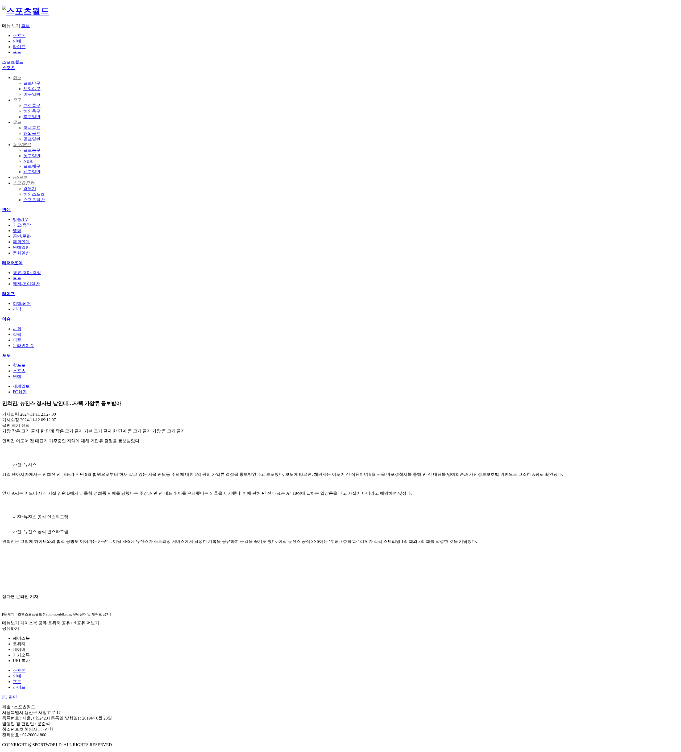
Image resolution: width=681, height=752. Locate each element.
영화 (17, 230)
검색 (25, 25)
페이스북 (21, 638)
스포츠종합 (23, 183)
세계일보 (21, 386)
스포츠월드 (12, 62)
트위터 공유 (59, 623)
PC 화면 (9, 697)
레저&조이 (12, 263)
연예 (17, 41)
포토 (17, 52)
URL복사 (21, 660)
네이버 (19, 649)
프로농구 (31, 150)
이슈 (6, 319)
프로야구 (31, 83)
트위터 (19, 644)
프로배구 (31, 166)
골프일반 (31, 139)
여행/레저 (22, 303)
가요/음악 (22, 225)
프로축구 (31, 105)
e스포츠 (20, 177)
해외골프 (31, 133)
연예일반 (21, 247)
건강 (17, 309)
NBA (28, 161)
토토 (17, 278)
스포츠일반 (34, 199)
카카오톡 (21, 655)
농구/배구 (22, 144)
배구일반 (31, 172)
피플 (17, 340)
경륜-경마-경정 (27, 272)
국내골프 (31, 128)
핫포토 (19, 365)
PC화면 (20, 392)
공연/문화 (22, 236)
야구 (17, 77)
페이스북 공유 (33, 623)
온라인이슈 (23, 345)
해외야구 (31, 88)
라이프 (19, 46)
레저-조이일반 (26, 284)
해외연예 (21, 241)
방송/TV (20, 219)
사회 (17, 329)
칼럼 (17, 334)
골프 (17, 122)
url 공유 (78, 623)
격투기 (29, 188)
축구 (17, 100)
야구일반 (31, 94)
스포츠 (19, 35)
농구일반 (31, 156)
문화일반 (21, 253)
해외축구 (31, 111)
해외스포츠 (34, 194)
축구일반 (31, 116)
